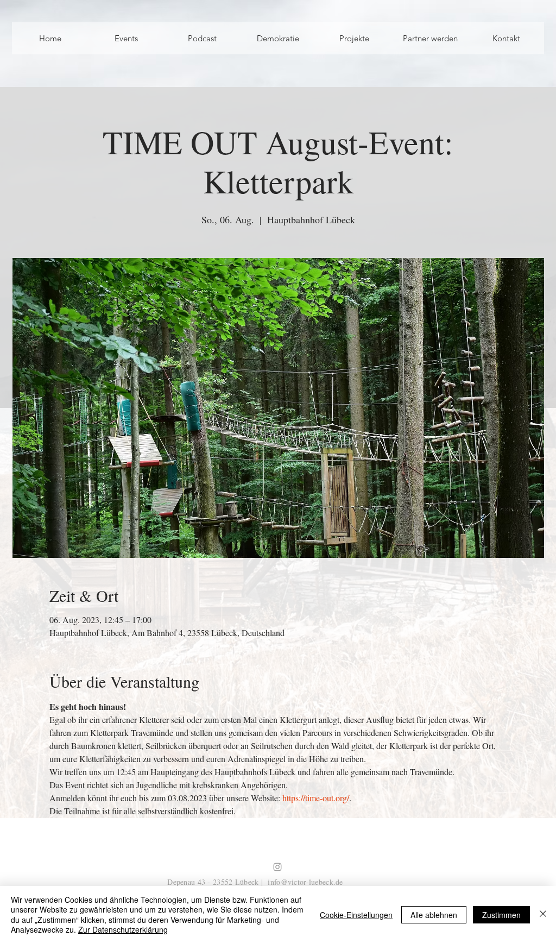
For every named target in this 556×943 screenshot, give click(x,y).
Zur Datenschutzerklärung (123, 929)
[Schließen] (542, 914)
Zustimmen (501, 914)
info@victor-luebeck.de (305, 882)
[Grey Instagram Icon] (277, 867)
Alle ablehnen (433, 914)
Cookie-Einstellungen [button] (356, 914)
